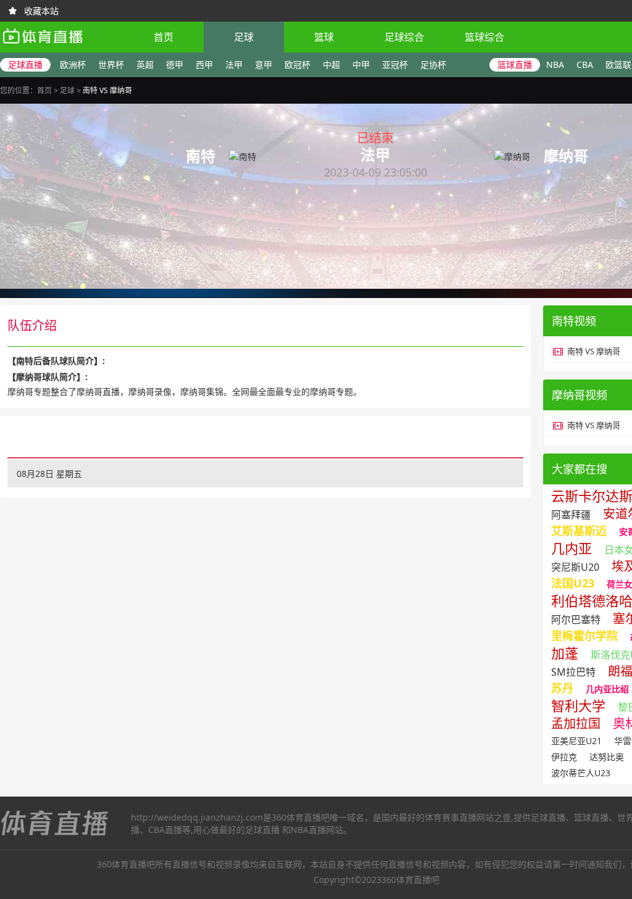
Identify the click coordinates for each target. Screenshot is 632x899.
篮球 (324, 37)
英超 (145, 64)
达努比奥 (606, 757)
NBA (555, 64)
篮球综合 (484, 37)
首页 (163, 37)
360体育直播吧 (301, 817)
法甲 (234, 64)
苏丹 (562, 688)
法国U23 (572, 583)
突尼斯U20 (575, 567)
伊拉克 (564, 757)
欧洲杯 (73, 64)
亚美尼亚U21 (576, 741)
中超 (331, 64)
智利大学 (578, 705)
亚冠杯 (395, 64)
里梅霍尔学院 (584, 635)
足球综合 (404, 37)
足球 (244, 37)
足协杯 (433, 64)
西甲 (204, 64)
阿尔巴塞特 (576, 619)
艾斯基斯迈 (579, 530)
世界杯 (111, 64)
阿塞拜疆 (571, 514)
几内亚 (571, 548)
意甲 (263, 64)
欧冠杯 (297, 64)
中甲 (361, 64)
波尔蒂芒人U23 (580, 773)
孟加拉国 (576, 723)
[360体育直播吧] (42, 46)
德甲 (174, 64)
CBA (584, 64)
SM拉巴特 (573, 672)
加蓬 (564, 653)
